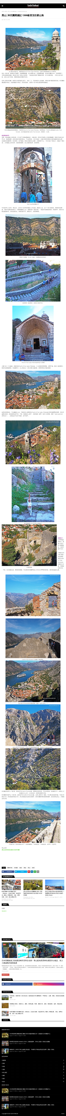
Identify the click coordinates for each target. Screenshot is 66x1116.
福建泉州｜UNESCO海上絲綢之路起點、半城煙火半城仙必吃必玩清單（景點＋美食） (32, 1049)
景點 (25, 867)
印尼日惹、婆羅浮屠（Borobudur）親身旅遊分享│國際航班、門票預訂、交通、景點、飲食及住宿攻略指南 (37, 996)
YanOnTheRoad (14, 1113)
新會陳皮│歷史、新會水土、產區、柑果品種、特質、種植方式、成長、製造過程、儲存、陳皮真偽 (36, 1004)
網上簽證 (33, 1072)
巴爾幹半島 (9, 867)
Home (62, 1113)
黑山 (29, 867)
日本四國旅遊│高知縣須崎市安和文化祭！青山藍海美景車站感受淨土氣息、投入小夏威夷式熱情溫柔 (32, 961)
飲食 (33, 1081)
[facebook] (17, 984)
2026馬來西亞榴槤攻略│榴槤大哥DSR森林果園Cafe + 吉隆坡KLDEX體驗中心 (29, 1033)
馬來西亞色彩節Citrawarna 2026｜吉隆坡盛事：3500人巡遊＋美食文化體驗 (29, 1041)
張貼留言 (4, 911)
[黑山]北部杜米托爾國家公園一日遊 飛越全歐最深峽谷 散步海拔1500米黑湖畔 (32, 893)
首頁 (3, 11)
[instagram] (48, 984)
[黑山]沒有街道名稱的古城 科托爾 (11, 850)
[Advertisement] (33, 26)
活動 (33, 1069)
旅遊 (21, 867)
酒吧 (33, 1075)
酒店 (33, 1078)
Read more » (6, 974)
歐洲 (6, 11)
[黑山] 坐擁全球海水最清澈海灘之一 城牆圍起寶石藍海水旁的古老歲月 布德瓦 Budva (54, 893)
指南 (33, 1063)
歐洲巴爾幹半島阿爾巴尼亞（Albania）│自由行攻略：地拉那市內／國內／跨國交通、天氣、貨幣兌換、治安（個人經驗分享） (11, 894)
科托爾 (15, 867)
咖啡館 (33, 1060)
